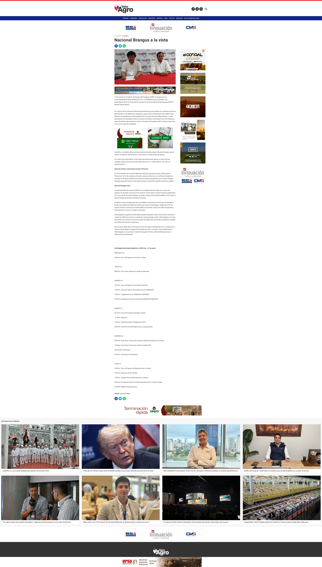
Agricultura (143, 18)
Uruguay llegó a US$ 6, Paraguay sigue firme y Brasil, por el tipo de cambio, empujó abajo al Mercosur (276, 522)
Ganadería (133, 18)
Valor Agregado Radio (191, 18)
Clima (166, 18)
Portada (125, 18)
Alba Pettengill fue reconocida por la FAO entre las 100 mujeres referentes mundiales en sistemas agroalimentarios (201, 471)
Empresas (179, 18)
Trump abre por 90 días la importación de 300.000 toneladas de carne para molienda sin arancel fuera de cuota (118, 471)
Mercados (151, 18)
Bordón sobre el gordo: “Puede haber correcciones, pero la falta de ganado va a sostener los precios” (276, 471)
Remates (159, 18)
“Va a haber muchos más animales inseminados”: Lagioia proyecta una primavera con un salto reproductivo (37, 522)
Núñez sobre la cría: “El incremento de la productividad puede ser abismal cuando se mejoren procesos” (116, 522)
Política (172, 18)
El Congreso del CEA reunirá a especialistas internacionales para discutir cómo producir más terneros (196, 522)
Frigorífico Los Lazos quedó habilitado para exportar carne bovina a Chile (26, 471)
